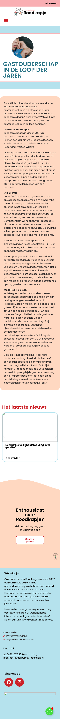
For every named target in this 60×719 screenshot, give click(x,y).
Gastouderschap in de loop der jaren (30, 70)
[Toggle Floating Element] (49, 711)
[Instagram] (19, 682)
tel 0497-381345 (12, 654)
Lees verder (12, 458)
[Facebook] (8, 682)
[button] (6, 20)
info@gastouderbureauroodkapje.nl (23, 657)
